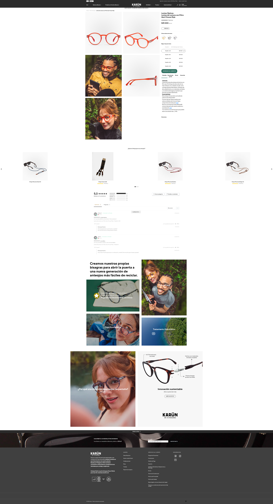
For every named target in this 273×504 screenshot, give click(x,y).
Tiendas (125, 467)
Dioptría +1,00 (173, 50)
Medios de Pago (151, 461)
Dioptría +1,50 (174, 54)
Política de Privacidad (153, 476)
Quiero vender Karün (183, 1)
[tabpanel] (103, 33)
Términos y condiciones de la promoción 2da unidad (158, 485)
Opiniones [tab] (97, 204)
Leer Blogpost (170, 396)
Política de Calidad (152, 479)
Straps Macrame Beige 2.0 (238, 181)
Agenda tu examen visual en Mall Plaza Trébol (169, 1)
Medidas (166, 28)
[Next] (271, 169)
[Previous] (1, 169)
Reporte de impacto (127, 469)
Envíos (149, 470)
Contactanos (151, 458)
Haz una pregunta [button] (159, 194)
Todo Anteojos (92, 10)
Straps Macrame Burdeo (170, 181)
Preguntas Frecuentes (153, 455)
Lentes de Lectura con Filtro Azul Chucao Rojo (104, 221)
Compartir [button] (98, 223)
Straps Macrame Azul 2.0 (35, 181)
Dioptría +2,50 (174, 62)
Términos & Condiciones (153, 473)
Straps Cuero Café (103, 181)
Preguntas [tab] (106, 204)
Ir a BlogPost (103, 396)
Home (87, 10)
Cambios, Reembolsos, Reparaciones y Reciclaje (156, 467)
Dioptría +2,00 (174, 58)
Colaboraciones (126, 461)
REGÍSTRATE (174, 441)
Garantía (150, 464)
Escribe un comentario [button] (173, 194)
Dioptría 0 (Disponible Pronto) (174, 47)
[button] (176, 223)
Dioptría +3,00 (174, 66)
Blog (124, 464)
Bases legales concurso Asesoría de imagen (157, 482)
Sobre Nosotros (126, 455)
